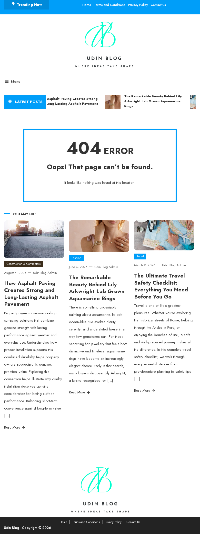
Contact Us (158, 4)
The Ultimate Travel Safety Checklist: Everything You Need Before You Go (161, 286)
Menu (15, 81)
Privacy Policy (138, 4)
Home (86, 4)
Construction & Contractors (23, 264)
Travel (140, 256)
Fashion (76, 258)
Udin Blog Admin (45, 272)
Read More (12, 427)
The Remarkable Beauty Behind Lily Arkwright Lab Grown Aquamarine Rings (151, 101)
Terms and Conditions (109, 4)
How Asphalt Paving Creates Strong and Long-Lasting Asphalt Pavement (67, 101)
